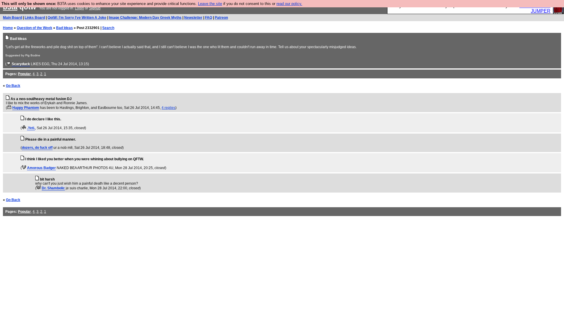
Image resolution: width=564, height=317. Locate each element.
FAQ (208, 18)
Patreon (221, 18)
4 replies (168, 108)
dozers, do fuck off (37, 148)
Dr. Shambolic (53, 188)
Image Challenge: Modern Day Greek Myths (145, 18)
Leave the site (210, 3)
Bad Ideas (64, 28)
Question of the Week (34, 28)
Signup (94, 8)
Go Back (13, 86)
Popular (24, 74)
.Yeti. (31, 128)
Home (8, 28)
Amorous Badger (41, 168)
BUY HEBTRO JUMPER (534, 8)
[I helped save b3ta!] (8, 64)
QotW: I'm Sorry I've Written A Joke (77, 18)
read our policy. (289, 3)
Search (108, 28)
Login (79, 8)
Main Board (12, 18)
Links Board (35, 18)
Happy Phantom (25, 108)
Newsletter (193, 18)
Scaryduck (21, 64)
